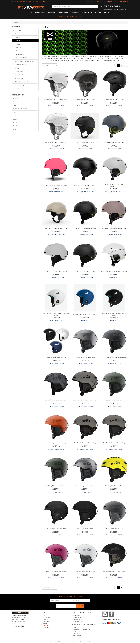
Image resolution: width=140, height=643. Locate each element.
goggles (17, 37)
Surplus (107, 12)
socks (17, 68)
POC (14, 112)
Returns (35, 1)
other (17, 88)
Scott (15, 119)
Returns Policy (77, 619)
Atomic (15, 98)
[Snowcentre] (31, 7)
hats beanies (20, 64)
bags (16, 34)
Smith (15, 126)
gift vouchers (19, 85)
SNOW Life (22, 1)
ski (31, 12)
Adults (18, 44)
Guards (18, 47)
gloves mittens (21, 58)
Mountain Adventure (20, 109)
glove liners (19, 71)
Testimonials (77, 635)
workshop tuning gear (22, 82)
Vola (14, 129)
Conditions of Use (79, 621)
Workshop (75, 12)
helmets (17, 40)
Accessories (47, 621)
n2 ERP (88, 641)
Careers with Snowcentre (81, 629)
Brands (98, 12)
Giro (14, 102)
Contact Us (76, 616)
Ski (44, 616)
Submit (80, 606)
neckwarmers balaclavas (24, 61)
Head (15, 105)
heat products (19, 54)
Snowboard (47, 617)
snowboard (40, 12)
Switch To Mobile (18, 626)
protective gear (20, 75)
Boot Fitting (87, 12)
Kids (17, 51)
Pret (14, 115)
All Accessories (18, 30)
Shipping (29, 1)
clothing (51, 12)
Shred (15, 122)
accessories (63, 12)
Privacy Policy (77, 617)
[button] (89, 1)
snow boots (19, 78)
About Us (15, 1)
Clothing (45, 619)
